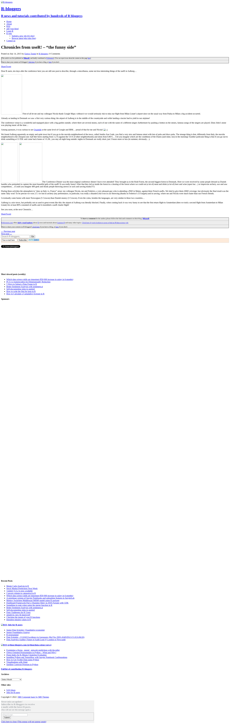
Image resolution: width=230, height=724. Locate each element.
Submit (7, 718)
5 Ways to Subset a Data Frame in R (21, 284)
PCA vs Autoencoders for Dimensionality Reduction (28, 282)
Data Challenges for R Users (18, 612)
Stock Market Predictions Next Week (22, 588)
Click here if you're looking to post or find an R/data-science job (105, 223)
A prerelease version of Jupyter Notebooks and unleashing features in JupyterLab (40, 598)
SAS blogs (10, 690)
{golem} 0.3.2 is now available (19, 591)
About (9, 24)
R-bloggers (50, 58)
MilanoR (27, 58)
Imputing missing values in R (18, 619)
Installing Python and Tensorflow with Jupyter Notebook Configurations (36, 657)
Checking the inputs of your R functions (23, 617)
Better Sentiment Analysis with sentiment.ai (24, 286)
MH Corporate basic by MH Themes (33, 697)
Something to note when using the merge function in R (29, 605)
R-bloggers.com (7, 223)
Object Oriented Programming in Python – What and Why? (31, 652)
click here (31, 62)
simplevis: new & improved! (18, 615)
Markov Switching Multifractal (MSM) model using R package (32, 600)
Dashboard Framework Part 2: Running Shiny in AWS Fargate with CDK (37, 603)
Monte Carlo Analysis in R (17, 586)
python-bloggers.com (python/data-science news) (29, 645)
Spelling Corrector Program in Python (22, 664)
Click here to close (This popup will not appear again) (23, 722)
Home (9, 21)
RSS (8, 26)
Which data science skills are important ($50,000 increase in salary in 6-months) (39, 279)
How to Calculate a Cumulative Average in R (25, 294)
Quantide (38, 130)
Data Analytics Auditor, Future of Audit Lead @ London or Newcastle (36, 639)
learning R (61, 223)
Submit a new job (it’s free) (23, 36)
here (89, 58)
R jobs (9, 33)
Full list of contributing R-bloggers (16, 669)
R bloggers (43, 54)
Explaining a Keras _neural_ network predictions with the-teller (33, 650)
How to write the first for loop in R (21, 291)
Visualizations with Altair (17, 662)
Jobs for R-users (15, 625)
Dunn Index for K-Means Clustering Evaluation (26, 655)
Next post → (6, 234)
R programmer (12, 635)
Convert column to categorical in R (21, 593)
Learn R (9, 31)
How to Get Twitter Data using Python (22, 660)
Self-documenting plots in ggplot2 (20, 289)
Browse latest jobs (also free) (24, 38)
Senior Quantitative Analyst (18, 632)
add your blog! (12, 29)
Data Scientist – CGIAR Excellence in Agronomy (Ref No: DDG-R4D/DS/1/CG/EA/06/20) (45, 637)
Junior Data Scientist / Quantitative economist (25, 630)
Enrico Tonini (30, 54)
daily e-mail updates (25, 223)
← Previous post (8, 231)
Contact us (10, 41)
